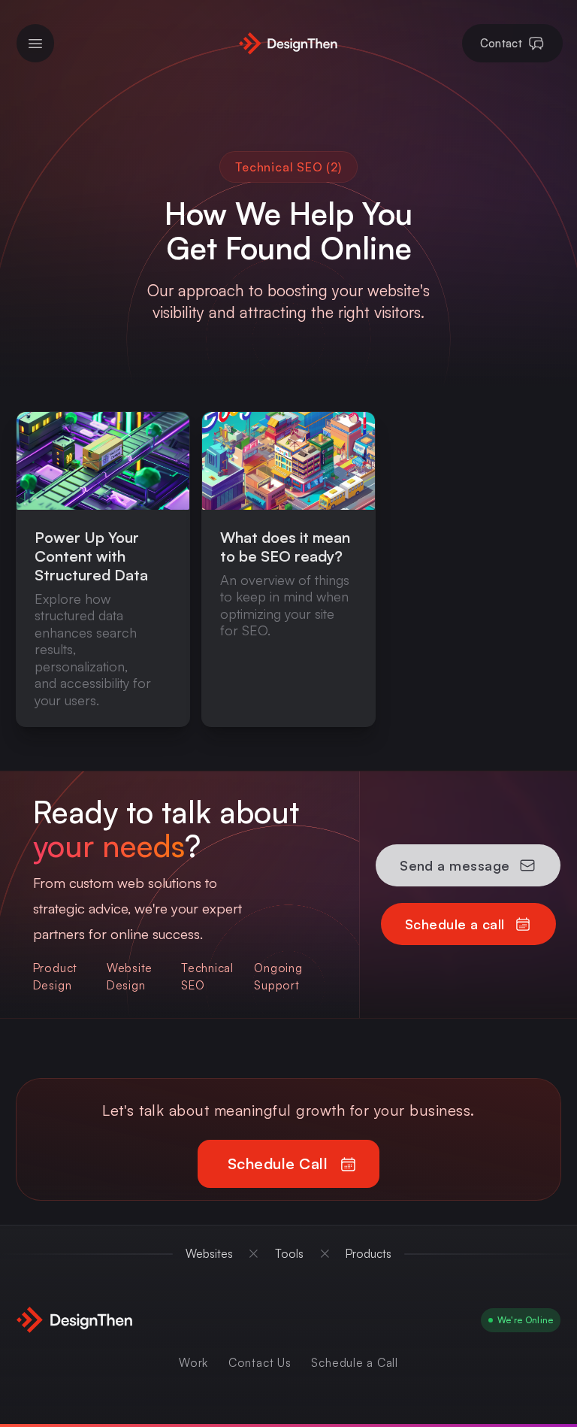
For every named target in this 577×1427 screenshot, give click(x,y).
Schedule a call (455, 924)
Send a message (454, 865)
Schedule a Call (354, 1362)
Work (193, 1362)
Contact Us (260, 1362)
